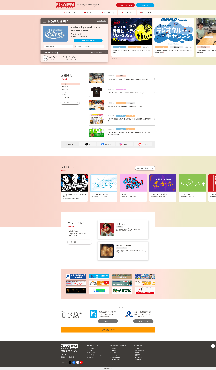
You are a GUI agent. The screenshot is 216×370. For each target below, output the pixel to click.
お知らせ (65, 87)
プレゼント (128, 13)
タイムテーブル (71, 13)
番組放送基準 (138, 354)
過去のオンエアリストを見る (98, 52)
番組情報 (65, 89)
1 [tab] (112, 58)
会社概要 (137, 348)
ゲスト (64, 95)
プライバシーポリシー (140, 358)
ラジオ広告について (108, 330)
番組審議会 (137, 352)
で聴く (145, 5)
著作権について (139, 356)
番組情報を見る (50, 46)
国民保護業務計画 (139, 350)
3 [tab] (117, 58)
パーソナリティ (109, 13)
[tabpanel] (131, 37)
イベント (65, 92)
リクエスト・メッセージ (125, 5)
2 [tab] (114, 58)
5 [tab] (121, 58)
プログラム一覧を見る (143, 168)
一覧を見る (66, 102)
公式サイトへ (108, 321)
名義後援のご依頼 (116, 358)
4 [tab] (119, 58)
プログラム (90, 13)
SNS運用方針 (138, 359)
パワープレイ (146, 13)
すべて (64, 84)
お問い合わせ (92, 358)
